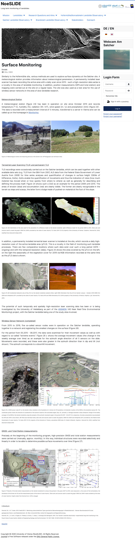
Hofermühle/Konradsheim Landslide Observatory (82, 15)
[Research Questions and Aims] (56, 15)
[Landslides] (23, 15)
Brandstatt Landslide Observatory (50, 20)
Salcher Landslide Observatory (16, 20)
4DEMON (62, 309)
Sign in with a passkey (119, 101)
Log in (117, 109)
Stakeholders (77, 20)
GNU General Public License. (48, 536)
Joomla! (4, 536)
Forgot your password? (112, 114)
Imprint (4, 524)
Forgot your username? (112, 116)
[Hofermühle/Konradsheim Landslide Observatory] (104, 15)
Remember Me (111, 96)
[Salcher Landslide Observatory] (31, 20)
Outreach (91, 20)
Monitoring (33, 112)
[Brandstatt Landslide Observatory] (66, 20)
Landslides (17, 15)
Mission (6, 15)
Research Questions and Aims (42, 15)
